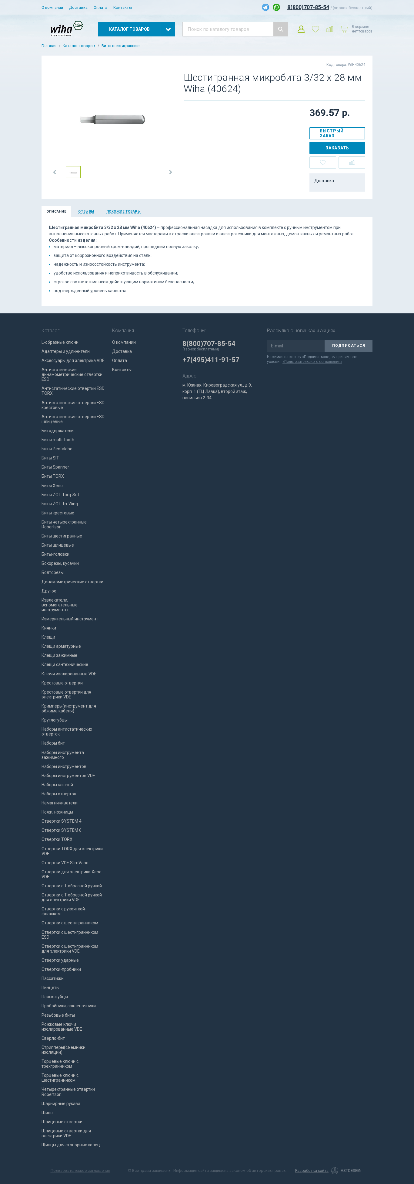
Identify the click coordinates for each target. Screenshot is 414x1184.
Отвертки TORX (57, 839)
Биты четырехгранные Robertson (64, 524)
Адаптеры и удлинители (66, 351)
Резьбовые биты (58, 1015)
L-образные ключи (60, 342)
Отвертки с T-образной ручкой (72, 885)
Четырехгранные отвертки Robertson (68, 1092)
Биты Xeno (52, 485)
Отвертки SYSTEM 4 (62, 821)
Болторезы (53, 572)
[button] (55, 172)
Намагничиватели (60, 802)
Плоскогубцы (55, 996)
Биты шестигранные (120, 46)
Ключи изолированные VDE (69, 673)
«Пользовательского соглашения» (312, 362)
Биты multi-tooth (58, 439)
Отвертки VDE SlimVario (65, 862)
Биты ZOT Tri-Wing (60, 503)
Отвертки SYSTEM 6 (62, 830)
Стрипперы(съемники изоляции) (63, 1050)
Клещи (48, 637)
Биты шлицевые (58, 545)
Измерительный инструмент (70, 618)
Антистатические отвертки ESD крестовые (73, 405)
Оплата (100, 7)
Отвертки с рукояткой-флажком (64, 911)
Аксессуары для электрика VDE (73, 360)
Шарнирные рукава (61, 1103)
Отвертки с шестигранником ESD (70, 935)
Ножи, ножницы (57, 812)
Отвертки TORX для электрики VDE (72, 851)
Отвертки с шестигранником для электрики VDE (70, 949)
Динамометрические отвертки (72, 581)
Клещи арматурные (61, 646)
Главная (49, 46)
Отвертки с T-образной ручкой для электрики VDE (72, 897)
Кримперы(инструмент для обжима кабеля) (69, 708)
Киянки (49, 628)
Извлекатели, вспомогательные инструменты (60, 605)
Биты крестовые (58, 512)
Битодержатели (58, 430)
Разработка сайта (312, 1171)
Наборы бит (53, 743)
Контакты (122, 7)
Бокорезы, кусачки (60, 563)
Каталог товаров (79, 46)
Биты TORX (53, 476)
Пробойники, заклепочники (69, 1005)
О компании (52, 7)
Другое (49, 591)
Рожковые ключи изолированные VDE (62, 1027)
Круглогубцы (55, 720)
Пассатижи (53, 978)
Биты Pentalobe (57, 448)
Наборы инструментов (64, 766)
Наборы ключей (57, 784)
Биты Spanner (55, 467)
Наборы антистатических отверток (67, 731)
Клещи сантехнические (65, 664)
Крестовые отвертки (62, 683)
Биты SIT (50, 458)
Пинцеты (50, 987)
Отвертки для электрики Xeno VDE (72, 874)
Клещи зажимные (59, 655)
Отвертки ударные (60, 960)
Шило (47, 1112)
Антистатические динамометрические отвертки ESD (72, 374)
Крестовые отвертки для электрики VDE (66, 694)
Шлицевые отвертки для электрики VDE (66, 1133)
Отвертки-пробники (61, 969)
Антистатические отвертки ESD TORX (73, 391)
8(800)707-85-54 (308, 7)
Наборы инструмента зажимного (63, 755)
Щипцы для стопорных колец (71, 1144)
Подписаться (348, 345)
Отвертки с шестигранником (70, 922)
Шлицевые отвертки (62, 1121)
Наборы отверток (59, 793)
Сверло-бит (53, 1038)
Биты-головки (55, 554)
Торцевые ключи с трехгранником (60, 1064)
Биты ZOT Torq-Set (60, 494)
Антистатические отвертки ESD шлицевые (73, 419)
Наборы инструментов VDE (68, 775)
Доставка (78, 7)
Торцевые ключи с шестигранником (60, 1078)
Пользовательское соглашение (80, 1170)
